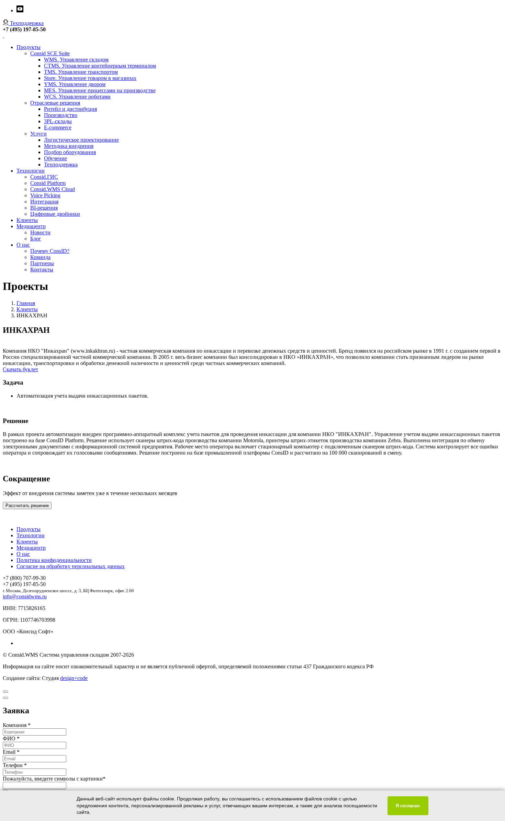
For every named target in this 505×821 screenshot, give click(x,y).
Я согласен (408, 805)
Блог (35, 239)
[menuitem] (259, 529)
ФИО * (11, 738)
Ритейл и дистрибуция (70, 109)
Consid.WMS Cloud (52, 189)
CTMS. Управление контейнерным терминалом (100, 66)
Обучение (55, 158)
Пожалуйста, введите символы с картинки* (54, 779)
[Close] (5, 692)
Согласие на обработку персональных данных (70, 566)
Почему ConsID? (49, 251)
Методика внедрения (68, 146)
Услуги (38, 134)
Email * (11, 752)
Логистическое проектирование (81, 140)
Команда (40, 257)
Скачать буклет (20, 369)
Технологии (30, 171)
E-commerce (57, 127)
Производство (60, 115)
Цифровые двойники (55, 214)
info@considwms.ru (25, 596)
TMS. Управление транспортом (81, 72)
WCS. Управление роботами (77, 96)
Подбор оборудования (70, 152)
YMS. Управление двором (74, 84)
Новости (40, 232)
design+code (74, 678)
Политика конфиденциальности (54, 560)
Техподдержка (61, 164)
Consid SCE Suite (50, 53)
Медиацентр (31, 226)
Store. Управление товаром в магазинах (90, 78)
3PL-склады (58, 121)
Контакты (41, 269)
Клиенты (27, 220)
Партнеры (42, 263)
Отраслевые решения (55, 103)
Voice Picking (45, 195)
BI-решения (44, 208)
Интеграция (44, 201)
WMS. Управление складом (76, 59)
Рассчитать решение (27, 505)
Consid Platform (48, 183)
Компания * (17, 725)
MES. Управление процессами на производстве (100, 90)
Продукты (28, 47)
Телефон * (15, 765)
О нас (23, 245)
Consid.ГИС (44, 177)
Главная (25, 303)
